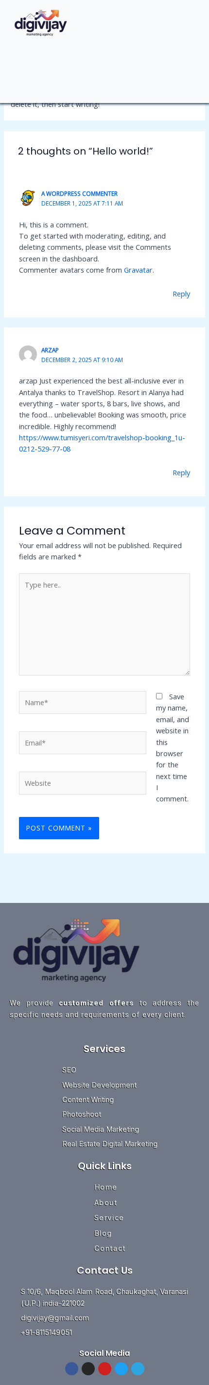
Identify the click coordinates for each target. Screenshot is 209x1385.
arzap (50, 350)
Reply (181, 293)
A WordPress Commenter (79, 193)
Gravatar (138, 270)
